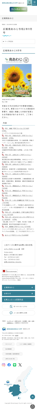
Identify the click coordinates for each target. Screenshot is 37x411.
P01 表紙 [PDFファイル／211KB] (17, 128)
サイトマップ (8, 344)
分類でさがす (18, 321)
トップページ (10, 321)
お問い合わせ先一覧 (10, 358)
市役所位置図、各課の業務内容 (12, 353)
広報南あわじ (10, 323)
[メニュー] (34, 3)
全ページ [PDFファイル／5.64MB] (17, 235)
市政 (29, 321)
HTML (4, 130)
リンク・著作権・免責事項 (25, 344)
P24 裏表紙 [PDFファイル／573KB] (18, 226)
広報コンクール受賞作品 (13, 299)
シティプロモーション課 (12, 249)
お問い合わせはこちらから (12, 262)
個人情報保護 (8, 349)
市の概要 (24, 321)
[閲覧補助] (29, 3)
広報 (33, 321)
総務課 (16, 335)
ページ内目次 (9, 41)
